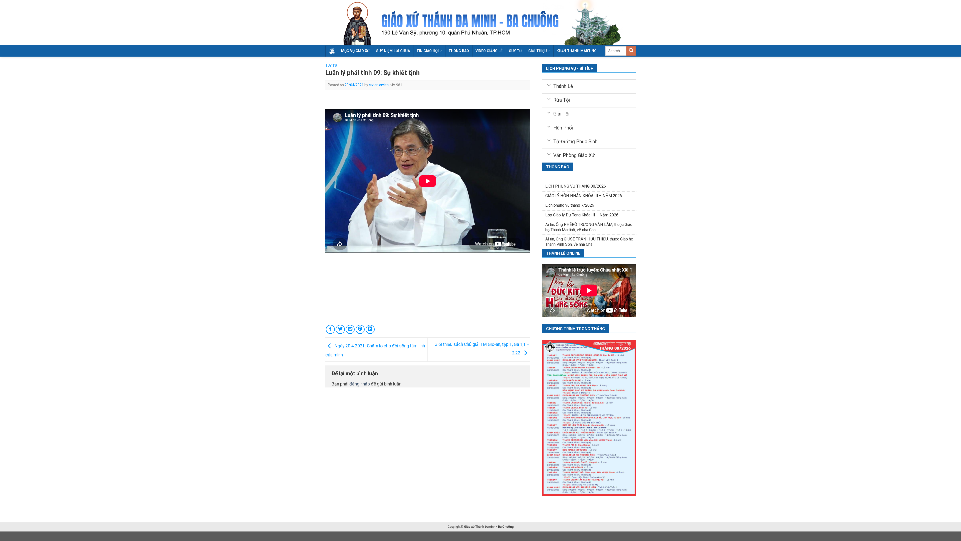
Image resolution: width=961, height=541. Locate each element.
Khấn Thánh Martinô (577, 51)
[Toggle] (548, 84)
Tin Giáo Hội (427, 51)
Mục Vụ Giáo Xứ (355, 51)
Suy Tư (331, 65)
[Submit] (631, 51)
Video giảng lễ (489, 51)
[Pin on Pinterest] (360, 329)
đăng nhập (359, 383)
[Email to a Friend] (350, 329)
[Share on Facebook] (330, 329)
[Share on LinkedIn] (370, 329)
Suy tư (515, 51)
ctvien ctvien (379, 85)
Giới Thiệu (537, 51)
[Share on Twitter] (340, 329)
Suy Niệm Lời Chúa (393, 51)
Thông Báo (458, 51)
